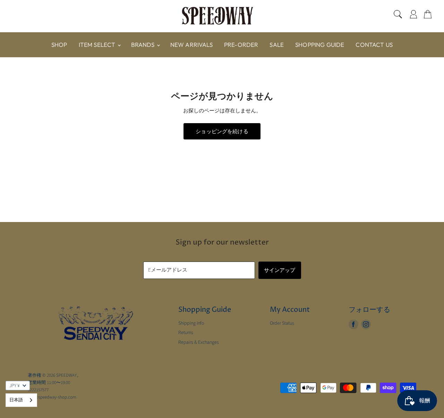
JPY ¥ (14, 385)
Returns (185, 332)
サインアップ (280, 270)
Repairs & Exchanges (198, 342)
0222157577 (38, 390)
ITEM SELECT (98, 44)
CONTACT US (374, 44)
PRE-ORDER (241, 44)
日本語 (16, 400)
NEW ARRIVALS (191, 44)
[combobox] (21, 400)
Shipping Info (191, 323)
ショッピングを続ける (222, 131)
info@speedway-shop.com (52, 397)
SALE (277, 44)
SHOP (59, 44)
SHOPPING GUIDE (319, 44)
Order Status (282, 323)
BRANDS (143, 44)
